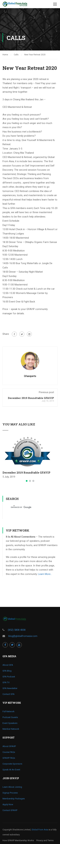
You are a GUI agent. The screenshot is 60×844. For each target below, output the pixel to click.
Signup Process (10, 793)
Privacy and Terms (45, 840)
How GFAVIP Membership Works (18, 840)
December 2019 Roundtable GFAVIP (31, 398)
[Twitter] (21, 334)
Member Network (10, 729)
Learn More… (45, 574)
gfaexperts (30, 376)
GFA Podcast (8, 676)
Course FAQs (8, 752)
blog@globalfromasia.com (22, 636)
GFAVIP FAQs (8, 758)
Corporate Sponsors (12, 764)
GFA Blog (7, 671)
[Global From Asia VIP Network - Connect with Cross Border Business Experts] (15, 5)
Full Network (8, 711)
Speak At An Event (11, 769)
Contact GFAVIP (9, 810)
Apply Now (7, 804)
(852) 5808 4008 (17, 629)
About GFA (7, 665)
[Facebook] (14, 334)
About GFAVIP (9, 746)
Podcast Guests (10, 717)
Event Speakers (9, 723)
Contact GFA (8, 694)
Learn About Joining (12, 787)
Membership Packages (13, 798)
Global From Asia (40, 829)
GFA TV (6, 682)
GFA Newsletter (9, 688)
